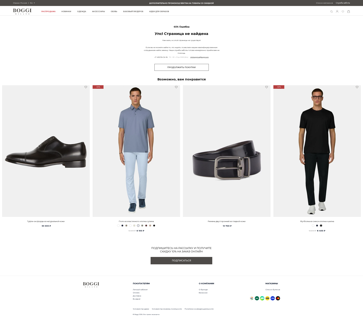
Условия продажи (141, 309)
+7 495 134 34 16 (160, 57)
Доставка (137, 296)
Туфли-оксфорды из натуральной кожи (46, 221)
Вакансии (203, 293)
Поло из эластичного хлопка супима (136, 221)
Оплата (136, 293)
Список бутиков (272, 289)
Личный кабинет (140, 289)
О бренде (203, 289)
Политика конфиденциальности (199, 309)
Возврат (136, 299)
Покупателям (141, 283)
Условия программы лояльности (167, 309)
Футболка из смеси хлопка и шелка (317, 221)
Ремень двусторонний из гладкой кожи (226, 221)
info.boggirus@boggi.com (199, 57)
